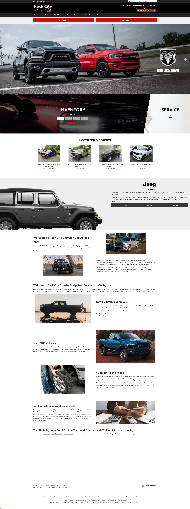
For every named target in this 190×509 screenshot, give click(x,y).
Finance (76, 15)
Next (188, 55)
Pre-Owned (48, 15)
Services (91, 15)
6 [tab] (99, 81)
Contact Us (54, 477)
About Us (35, 477)
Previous (6, 55)
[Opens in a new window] (151, 10)
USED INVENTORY (126, 20)
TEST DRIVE (150, 195)
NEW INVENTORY (63, 20)
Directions (42, 477)
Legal (60, 477)
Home (36, 15)
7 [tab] (101, 81)
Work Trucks (67, 15)
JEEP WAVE (175, 195)
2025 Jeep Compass (103, 305)
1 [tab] (88, 81)
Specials (83, 15)
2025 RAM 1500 (102, 303)
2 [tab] (90, 81)
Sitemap (65, 477)
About (98, 15)
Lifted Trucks (58, 15)
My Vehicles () (38, 1)
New (40, 15)
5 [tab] (97, 81)
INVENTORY (124, 195)
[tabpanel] (95, 53)
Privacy (48, 477)
